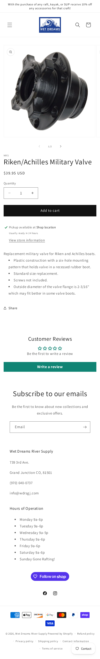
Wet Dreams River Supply (31, 633)
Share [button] (12, 308)
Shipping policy (48, 641)
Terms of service (52, 648)
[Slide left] (39, 146)
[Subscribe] (84, 427)
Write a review (50, 366)
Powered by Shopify (60, 633)
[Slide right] (60, 146)
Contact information (76, 641)
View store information (27, 240)
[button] (9, 25)
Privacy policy (24, 641)
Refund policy (85, 633)
